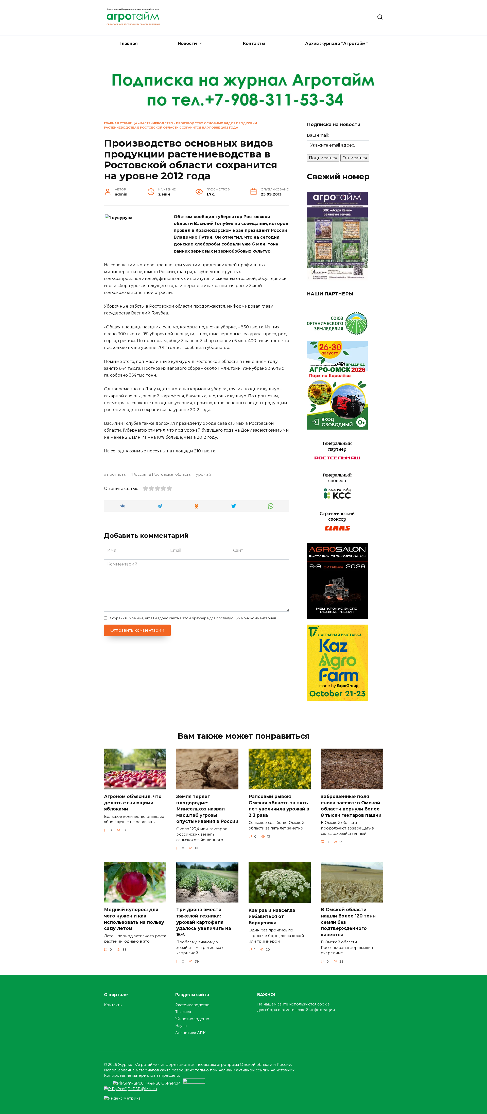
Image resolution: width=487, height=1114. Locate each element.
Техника (183, 1012)
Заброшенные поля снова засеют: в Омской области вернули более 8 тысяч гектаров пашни (351, 806)
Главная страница (120, 123)
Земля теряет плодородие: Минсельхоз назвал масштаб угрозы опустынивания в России (207, 809)
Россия (139, 474)
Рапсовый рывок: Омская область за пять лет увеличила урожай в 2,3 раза (279, 806)
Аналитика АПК (190, 1033)
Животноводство (192, 1019)
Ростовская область (171, 474)
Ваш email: (318, 135)
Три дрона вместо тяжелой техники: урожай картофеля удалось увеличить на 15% (203, 922)
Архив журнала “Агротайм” (336, 43)
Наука (181, 1025)
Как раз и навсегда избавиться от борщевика (272, 916)
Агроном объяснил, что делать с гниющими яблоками (133, 802)
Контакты (254, 43)
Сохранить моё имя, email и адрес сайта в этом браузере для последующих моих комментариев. (193, 618)
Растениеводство (156, 123)
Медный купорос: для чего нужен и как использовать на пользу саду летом (134, 919)
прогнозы (116, 474)
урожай (203, 474)
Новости (187, 43)
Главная (128, 43)
